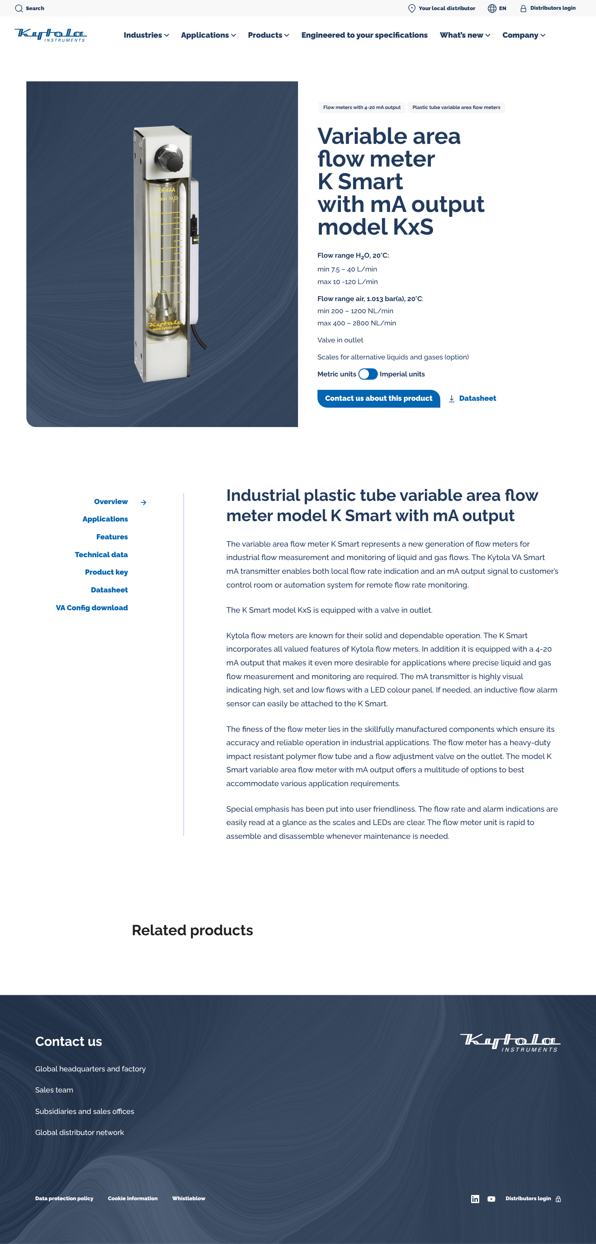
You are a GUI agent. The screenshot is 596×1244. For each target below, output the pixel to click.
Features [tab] (112, 537)
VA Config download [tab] (92, 608)
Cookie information (133, 1199)
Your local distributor (447, 8)
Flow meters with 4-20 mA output (362, 107)
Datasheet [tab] (109, 590)
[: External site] (476, 1199)
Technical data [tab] (101, 555)
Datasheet (477, 398)
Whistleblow (189, 1199)
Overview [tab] (111, 502)
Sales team (54, 1090)
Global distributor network (79, 1133)
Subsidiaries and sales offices (84, 1111)
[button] (146, 35)
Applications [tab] (105, 519)
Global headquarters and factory (90, 1069)
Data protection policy (64, 1199)
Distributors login (553, 8)
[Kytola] (50, 34)
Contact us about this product (379, 398)
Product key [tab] (106, 572)
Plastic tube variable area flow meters (456, 107)
